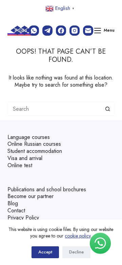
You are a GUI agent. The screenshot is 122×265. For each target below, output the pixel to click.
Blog (12, 203)
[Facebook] (61, 30)
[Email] (88, 30)
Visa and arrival (24, 158)
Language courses (28, 137)
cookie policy (77, 235)
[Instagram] (74, 30)
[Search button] (108, 109)
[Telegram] (47, 30)
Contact (16, 210)
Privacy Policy (23, 218)
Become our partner (30, 196)
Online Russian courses (34, 144)
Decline (76, 252)
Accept (45, 252)
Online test (19, 165)
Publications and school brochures (46, 189)
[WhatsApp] (34, 30)
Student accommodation (34, 151)
